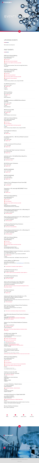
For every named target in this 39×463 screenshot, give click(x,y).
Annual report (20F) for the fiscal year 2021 (13, 125)
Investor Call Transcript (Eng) (11, 338)
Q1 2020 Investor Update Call (10, 333)
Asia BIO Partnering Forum (10, 83)
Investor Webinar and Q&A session (11, 260)
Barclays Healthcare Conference (11, 406)
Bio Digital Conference (9, 290)
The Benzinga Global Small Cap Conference (13, 224)
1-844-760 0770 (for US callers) (13, 344)
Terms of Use (19, 461)
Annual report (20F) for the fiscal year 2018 (13, 365)
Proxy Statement (8, 123)
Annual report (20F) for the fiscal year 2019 (13, 244)
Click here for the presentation (11, 226)
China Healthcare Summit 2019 (11, 349)
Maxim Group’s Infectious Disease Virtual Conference (15, 305)
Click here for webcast (10, 374)
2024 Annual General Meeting (10, 55)
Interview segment (9, 213)
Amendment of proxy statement (11, 78)
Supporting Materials (8, 120)
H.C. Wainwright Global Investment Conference (14, 150)
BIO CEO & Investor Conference (11, 163)
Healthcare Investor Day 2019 (10, 372)
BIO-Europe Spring (8, 92)
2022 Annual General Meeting (10, 118)
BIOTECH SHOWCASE (9, 169)
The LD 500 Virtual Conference (11, 275)
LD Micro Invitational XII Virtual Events (12, 144)
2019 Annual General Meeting (10, 356)
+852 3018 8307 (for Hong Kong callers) (16, 345)
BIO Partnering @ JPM (9, 109)
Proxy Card (8, 59)
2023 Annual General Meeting (10, 69)
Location (5, 79)
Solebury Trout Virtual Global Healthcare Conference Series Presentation (15, 330)
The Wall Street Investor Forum (11, 269)
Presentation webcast (9, 326)
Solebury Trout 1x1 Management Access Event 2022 (15, 182)
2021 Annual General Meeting (10, 195)
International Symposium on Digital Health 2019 (14, 394)
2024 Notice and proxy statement (11, 61)
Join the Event (8, 185)
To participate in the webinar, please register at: (14, 266)
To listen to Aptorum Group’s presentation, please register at (16, 272)
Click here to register (9, 278)
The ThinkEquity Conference (10, 130)
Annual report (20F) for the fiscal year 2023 (13, 62)
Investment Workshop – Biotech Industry (13, 384)
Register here (8, 86)
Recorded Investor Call (10, 341)
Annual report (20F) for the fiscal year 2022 (13, 76)
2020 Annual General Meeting (10, 237)
